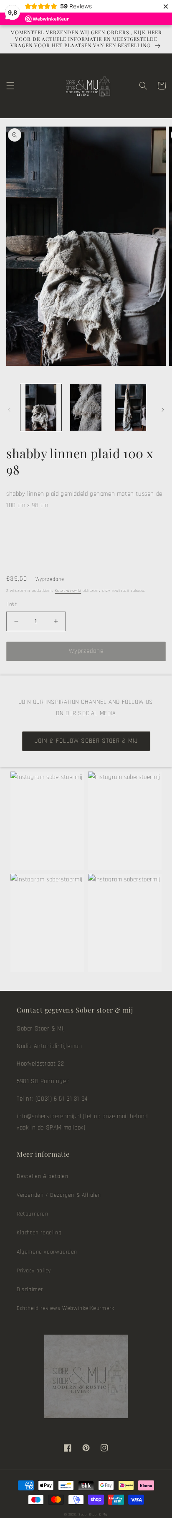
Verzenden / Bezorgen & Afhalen (59, 1195)
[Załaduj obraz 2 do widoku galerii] (86, 407)
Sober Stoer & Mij (93, 1514)
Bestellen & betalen (42, 1176)
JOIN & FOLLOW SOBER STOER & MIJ (86, 741)
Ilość (11, 604)
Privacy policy (34, 1270)
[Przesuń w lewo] (9, 410)
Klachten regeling (39, 1232)
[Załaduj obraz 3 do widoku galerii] (130, 407)
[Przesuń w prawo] (163, 410)
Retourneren (32, 1214)
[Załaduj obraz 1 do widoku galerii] (40, 407)
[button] (10, 85)
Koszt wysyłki (68, 590)
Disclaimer (30, 1289)
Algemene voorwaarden (47, 1252)
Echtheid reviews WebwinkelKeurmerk (65, 1308)
